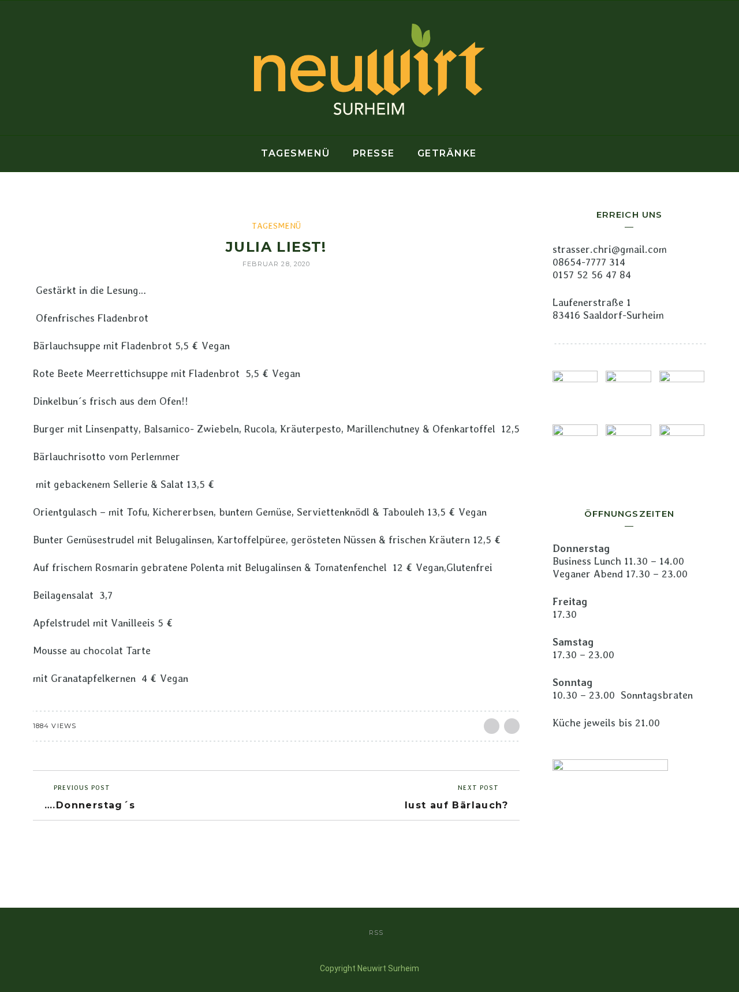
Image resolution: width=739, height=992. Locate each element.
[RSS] (12, 68)
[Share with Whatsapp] (512, 726)
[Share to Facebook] (491, 726)
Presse (374, 153)
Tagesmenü (295, 153)
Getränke (447, 153)
